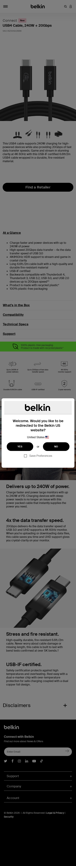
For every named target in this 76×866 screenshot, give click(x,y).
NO (56, 446)
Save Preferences (40, 456)
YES (19, 446)
